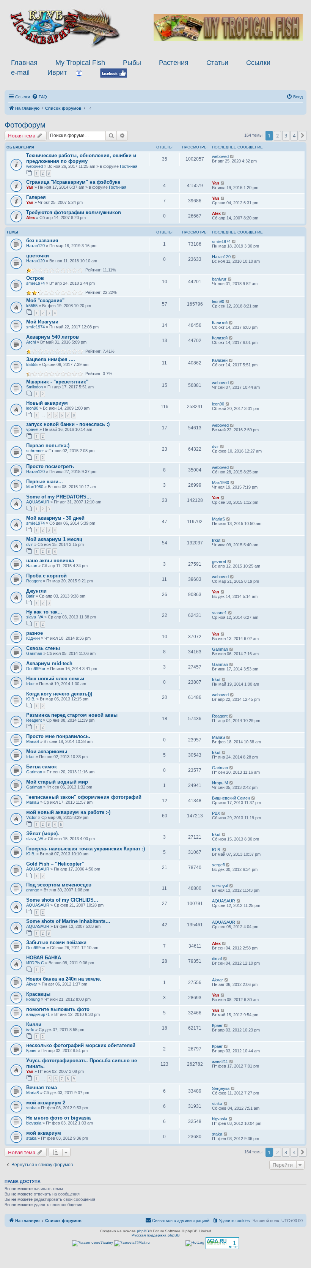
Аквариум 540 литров (52, 337)
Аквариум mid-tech (49, 663)
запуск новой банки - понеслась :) (68, 424)
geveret (219, 561)
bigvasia (33, 1123)
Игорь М (220, 783)
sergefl (218, 865)
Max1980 (34, 486)
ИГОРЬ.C (35, 962)
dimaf (217, 958)
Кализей (220, 322)
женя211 (220, 1061)
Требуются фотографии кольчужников (73, 212)
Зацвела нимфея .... (50, 359)
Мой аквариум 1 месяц (54, 539)
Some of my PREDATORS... (58, 497)
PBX (216, 813)
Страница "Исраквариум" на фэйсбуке (73, 182)
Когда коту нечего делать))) (59, 694)
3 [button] (285, 135)
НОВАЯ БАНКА (43, 957)
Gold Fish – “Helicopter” (55, 864)
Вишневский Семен (231, 798)
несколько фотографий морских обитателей (80, 1045)
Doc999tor (36, 668)
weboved (34, 166)
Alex (30, 217)
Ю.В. (30, 699)
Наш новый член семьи (55, 678)
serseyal (220, 885)
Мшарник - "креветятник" (57, 382)
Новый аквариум (47, 403)
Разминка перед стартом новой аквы (72, 715)
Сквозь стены (43, 648)
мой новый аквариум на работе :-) (68, 812)
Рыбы (132, 62)
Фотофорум (25, 125)
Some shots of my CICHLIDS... (62, 900)
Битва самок (41, 767)
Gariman (34, 653)
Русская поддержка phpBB (156, 1235)
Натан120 (35, 245)
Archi (31, 342)
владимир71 (38, 1014)
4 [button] (294, 135)
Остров (35, 278)
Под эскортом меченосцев (58, 885)
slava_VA (34, 617)
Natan (31, 565)
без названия (42, 240)
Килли (33, 1024)
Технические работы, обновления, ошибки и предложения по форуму (81, 158)
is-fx (30, 1029)
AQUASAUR (37, 502)
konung (33, 999)
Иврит (57, 72)
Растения (173, 62)
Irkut (216, 540)
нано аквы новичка (50, 560)
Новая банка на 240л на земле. (63, 979)
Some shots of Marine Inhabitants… (68, 921)
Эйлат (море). (42, 833)
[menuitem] (39, 96)
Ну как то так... (44, 612)
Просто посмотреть (50, 466)
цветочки (37, 256)
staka (31, 1108)
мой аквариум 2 (45, 1103)
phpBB (143, 1231)
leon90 (218, 301)
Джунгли (36, 591)
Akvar (31, 984)
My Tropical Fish (80, 62)
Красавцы (38, 994)
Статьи (217, 62)
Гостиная (128, 166)
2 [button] (277, 135)
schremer (35, 450)
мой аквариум (43, 1133)
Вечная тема (41, 1087)
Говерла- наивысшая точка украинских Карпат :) (85, 849)
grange (32, 890)
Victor (31, 817)
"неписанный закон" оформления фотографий (83, 797)
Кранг (217, 1025)
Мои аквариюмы (46, 751)
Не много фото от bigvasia (58, 1118)
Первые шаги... (44, 481)
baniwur (219, 279)
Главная (24, 62)
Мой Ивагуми (42, 322)
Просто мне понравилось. (58, 736)
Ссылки (258, 62)
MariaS (218, 519)
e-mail (20, 72)
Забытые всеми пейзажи (56, 942)
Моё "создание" (45, 300)
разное (34, 633)
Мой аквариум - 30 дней (55, 518)
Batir (30, 596)
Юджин (33, 638)
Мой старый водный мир (57, 782)
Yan (29, 187)
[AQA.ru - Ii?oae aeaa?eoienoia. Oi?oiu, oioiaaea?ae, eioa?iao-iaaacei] (222, 1243)
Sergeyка (220, 1088)
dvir (215, 446)
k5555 (32, 305)
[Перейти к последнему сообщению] (232, 156)
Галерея (36, 197)
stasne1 (219, 612)
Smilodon (34, 387)
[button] (302, 135)
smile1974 (221, 241)
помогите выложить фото (58, 1009)
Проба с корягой (46, 576)
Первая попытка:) (47, 445)
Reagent (34, 581)
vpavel (32, 429)
